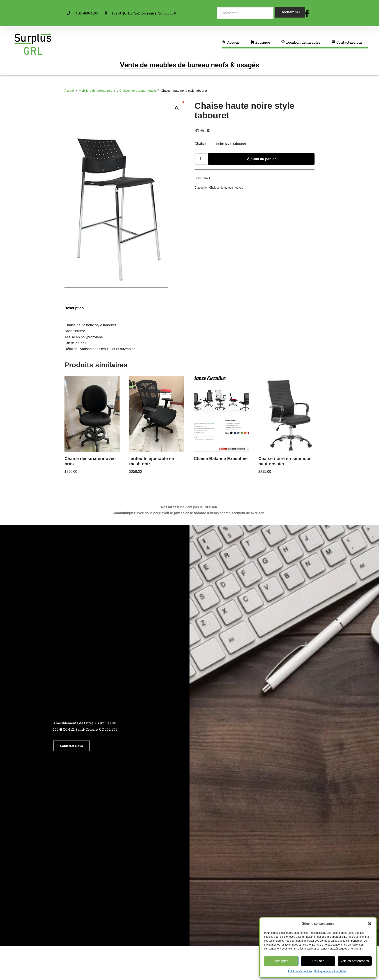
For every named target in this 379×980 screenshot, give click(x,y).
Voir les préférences (354, 961)
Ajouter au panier (261, 159)
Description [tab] (74, 308)
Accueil (69, 90)
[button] (370, 923)
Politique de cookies (300, 971)
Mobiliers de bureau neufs (97, 90)
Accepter (281, 961)
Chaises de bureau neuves (138, 90)
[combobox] (245, 13)
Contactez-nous (71, 746)
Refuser (318, 961)
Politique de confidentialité (330, 971)
